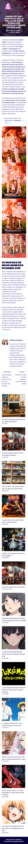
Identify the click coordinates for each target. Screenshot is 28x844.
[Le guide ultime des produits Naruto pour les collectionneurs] (14, 506)
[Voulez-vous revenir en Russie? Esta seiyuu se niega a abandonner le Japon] (14, 742)
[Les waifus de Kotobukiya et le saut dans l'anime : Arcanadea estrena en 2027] (14, 812)
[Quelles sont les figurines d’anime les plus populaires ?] (14, 539)
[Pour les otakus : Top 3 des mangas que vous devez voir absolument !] (14, 472)
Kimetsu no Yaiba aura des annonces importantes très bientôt (20, 378)
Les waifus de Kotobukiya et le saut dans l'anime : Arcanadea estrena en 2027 (13, 828)
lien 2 (8, 123)
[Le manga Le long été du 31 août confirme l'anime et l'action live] (14, 709)
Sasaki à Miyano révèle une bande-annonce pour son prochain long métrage (7, 379)
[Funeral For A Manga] (8, 7)
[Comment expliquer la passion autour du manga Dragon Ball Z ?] (14, 405)
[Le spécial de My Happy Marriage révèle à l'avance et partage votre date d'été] (14, 637)
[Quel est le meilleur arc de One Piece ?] (14, 573)
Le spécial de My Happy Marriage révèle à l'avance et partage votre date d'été (13, 654)
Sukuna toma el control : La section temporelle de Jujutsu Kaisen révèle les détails (13, 793)
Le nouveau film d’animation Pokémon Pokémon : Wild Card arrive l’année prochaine (13, 690)
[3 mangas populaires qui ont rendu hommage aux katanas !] (14, 438)
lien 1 (22, 120)
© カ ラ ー (5, 334)
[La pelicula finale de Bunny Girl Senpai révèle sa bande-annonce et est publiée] (14, 604)
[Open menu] (24, 6)
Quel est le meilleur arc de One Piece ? (13, 587)
